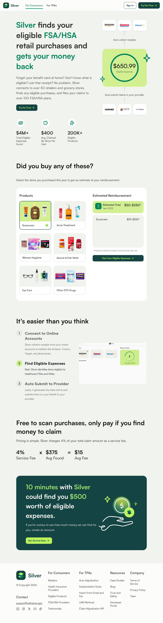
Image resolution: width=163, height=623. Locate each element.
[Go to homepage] (11, 5)
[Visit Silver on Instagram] (23, 608)
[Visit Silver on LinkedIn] (17, 608)
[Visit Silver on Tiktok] (40, 608)
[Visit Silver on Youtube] (35, 608)
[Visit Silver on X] (29, 608)
